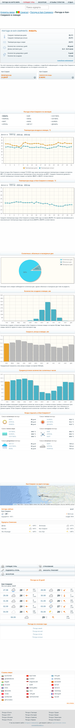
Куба (6, 688)
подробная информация (65, 60)
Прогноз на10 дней (6, 76)
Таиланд (57, 691)
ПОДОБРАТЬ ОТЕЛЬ (12, 570)
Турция (32, 694)
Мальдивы (33, 688)
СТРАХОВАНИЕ (48, 566)
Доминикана (9, 679)
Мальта (57, 688)
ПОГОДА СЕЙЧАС (7, 509)
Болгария (8, 676)
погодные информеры (32, 723)
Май (48, 431)
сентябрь (55, 116)
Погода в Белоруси (54, 720)
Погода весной (37, 631)
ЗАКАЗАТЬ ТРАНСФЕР (50, 570)
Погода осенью (37, 637)
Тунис (6, 694)
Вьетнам (32, 676)
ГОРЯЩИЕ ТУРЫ (28, 2)
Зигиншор (42, 525)
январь (5, 116)
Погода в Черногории (55, 717)
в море (45, 76)
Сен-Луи (42, 531)
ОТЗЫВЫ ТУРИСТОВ (57, 2)
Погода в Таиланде (31, 712)
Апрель (11, 422)
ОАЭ (30, 691)
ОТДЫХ (70, 2)
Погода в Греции (53, 715)
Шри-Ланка (8, 700)
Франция (57, 694)
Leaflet (15, 504)
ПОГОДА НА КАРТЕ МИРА (11, 2)
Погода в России (7, 720)
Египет (32, 679)
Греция (57, 676)
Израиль (57, 679)
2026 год (12, 134)
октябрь (55, 119)
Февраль (50, 448)
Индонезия (33, 682)
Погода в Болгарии (31, 715)
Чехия (56, 697)
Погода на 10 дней (37, 580)
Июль (11, 448)
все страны (70, 703)
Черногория (33, 697)
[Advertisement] (37, 22)
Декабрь (50, 424)
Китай (56, 685)
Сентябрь (12, 436)
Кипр (31, 685)
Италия (7, 685)
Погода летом (37, 634)
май (28, 116)
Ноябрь (49, 419)
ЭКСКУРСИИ (42, 2)
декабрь (55, 124)
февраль (5, 119)
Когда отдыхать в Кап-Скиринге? (37, 413)
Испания (57, 682)
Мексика (8, 691)
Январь (11, 424)
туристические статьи (59, 723)
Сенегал (24, 12)
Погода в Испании (7, 717)
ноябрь (54, 121)
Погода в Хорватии (31, 717)
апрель (5, 124)
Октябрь (50, 422)
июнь (29, 119)
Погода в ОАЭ (6, 715)
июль (29, 121)
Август (11, 444)
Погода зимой (37, 628)
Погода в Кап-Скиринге (41, 12)
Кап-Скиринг (43, 528)
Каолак (4, 528)
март (4, 121)
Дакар (4, 525)
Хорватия (8, 697)
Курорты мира (7, 12)
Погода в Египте (7, 712)
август (29, 124)
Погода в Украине (30, 720)
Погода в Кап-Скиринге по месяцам (37, 112)
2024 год (27, 134)
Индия (6, 682)
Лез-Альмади (6, 531)
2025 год (19, 134)
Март (10, 419)
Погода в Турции (54, 712)
